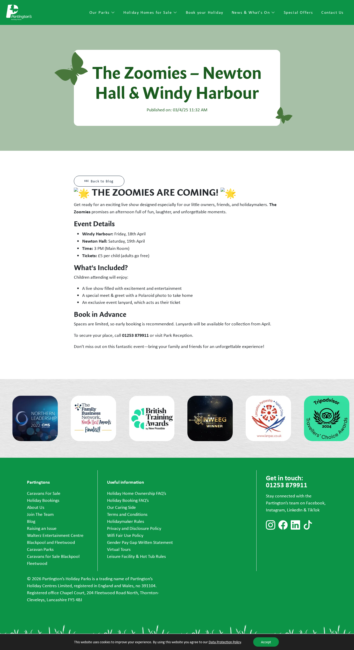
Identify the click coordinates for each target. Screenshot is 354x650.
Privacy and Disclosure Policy (134, 528)
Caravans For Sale (43, 493)
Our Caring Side (121, 507)
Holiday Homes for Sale (148, 12)
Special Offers (298, 12)
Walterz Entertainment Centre (55, 535)
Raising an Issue (41, 528)
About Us (35, 507)
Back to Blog (102, 181)
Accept (266, 642)
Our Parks (100, 12)
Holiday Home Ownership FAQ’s (136, 493)
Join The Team (40, 514)
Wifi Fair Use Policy (125, 535)
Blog (31, 521)
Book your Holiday (204, 12)
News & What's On (251, 12)
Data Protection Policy (225, 642)
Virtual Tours (119, 549)
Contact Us (332, 12)
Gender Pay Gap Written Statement (140, 542)
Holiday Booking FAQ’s (128, 500)
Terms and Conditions (127, 514)
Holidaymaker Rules (125, 521)
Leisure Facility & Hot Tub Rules (136, 556)
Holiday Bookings (43, 500)
